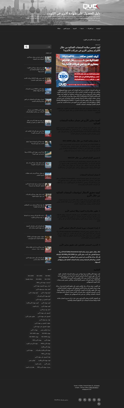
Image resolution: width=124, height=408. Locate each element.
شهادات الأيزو (34, 330)
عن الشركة (90, 28)
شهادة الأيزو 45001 (45, 343)
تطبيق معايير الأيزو (30, 316)
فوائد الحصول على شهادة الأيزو (42, 357)
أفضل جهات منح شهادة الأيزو (43, 289)
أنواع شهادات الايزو (33, 292)
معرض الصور (66, 28)
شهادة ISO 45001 (33, 336)
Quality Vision (29, 279)
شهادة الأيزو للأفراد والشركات (43, 350)
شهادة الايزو (30, 350)
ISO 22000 (31, 275)
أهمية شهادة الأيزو (46, 303)
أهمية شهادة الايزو (46, 306)
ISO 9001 (47, 275)
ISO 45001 (39, 279)
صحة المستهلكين (62, 90)
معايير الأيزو (47, 363)
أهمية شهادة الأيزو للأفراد (32, 303)
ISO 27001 (47, 279)
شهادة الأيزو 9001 (37, 340)
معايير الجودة (38, 363)
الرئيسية (98, 28)
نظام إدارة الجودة (30, 367)
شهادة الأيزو (47, 340)
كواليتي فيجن (32, 360)
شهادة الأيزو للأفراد (45, 347)
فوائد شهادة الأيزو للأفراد (44, 360)
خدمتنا (82, 28)
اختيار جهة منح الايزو (45, 309)
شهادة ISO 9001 (46, 333)
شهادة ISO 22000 (45, 336)
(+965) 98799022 (93, 387)
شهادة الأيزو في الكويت (32, 343)
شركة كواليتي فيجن (45, 330)
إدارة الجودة (36, 306)
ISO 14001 (39, 275)
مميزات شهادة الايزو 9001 (43, 367)
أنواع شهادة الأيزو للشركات (43, 296)
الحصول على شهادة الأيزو (44, 313)
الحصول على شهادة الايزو (44, 316)
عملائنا (58, 28)
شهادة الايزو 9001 (45, 353)
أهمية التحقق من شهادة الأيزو (43, 299)
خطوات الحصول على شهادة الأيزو (42, 326)
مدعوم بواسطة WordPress (61, 400)
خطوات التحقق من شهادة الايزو (42, 323)
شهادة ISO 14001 (34, 333)
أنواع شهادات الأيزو (45, 292)
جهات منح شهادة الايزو (44, 319)
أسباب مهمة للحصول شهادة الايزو (42, 286)
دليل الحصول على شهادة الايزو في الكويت (73, 13)
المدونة (75, 28)
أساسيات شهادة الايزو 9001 (43, 282)
